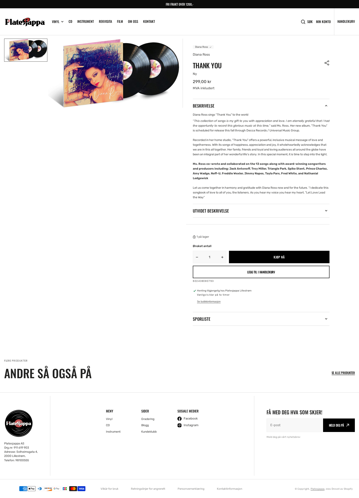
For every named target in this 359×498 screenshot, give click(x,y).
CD (70, 21)
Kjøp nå (279, 257)
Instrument (85, 21)
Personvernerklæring (191, 488)
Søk (310, 21)
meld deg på (336, 425)
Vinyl (55, 21)
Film (120, 21)
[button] (327, 62)
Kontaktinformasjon (229, 488)
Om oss (133, 21)
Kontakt (149, 21)
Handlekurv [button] (346, 21)
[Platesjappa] (25, 22)
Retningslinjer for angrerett (148, 488)
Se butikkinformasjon (209, 301)
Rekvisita (105, 21)
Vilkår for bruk (109, 488)
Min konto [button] (323, 21)
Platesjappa (318, 488)
